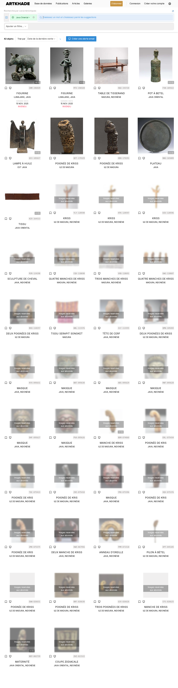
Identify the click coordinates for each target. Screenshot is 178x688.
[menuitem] (19, 3)
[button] (169, 3)
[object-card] (22, 77)
